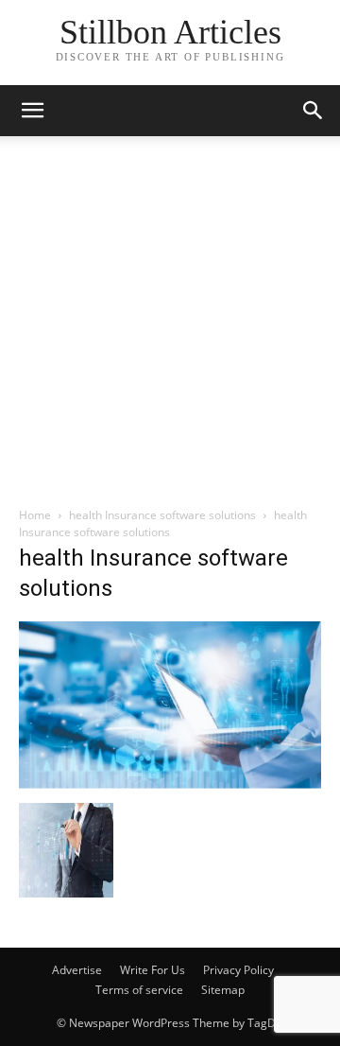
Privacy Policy (238, 970)
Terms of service (139, 990)
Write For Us (152, 970)
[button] (313, 110)
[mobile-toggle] (32, 110)
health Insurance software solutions (162, 515)
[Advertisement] (170, 326)
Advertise (77, 970)
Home (35, 515)
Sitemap (223, 990)
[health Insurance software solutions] (170, 784)
